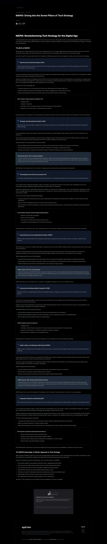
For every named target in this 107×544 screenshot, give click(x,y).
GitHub (83, 530)
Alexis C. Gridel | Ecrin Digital (35, 539)
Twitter (83, 529)
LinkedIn (83, 532)
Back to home (20, 7)
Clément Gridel (53, 539)
